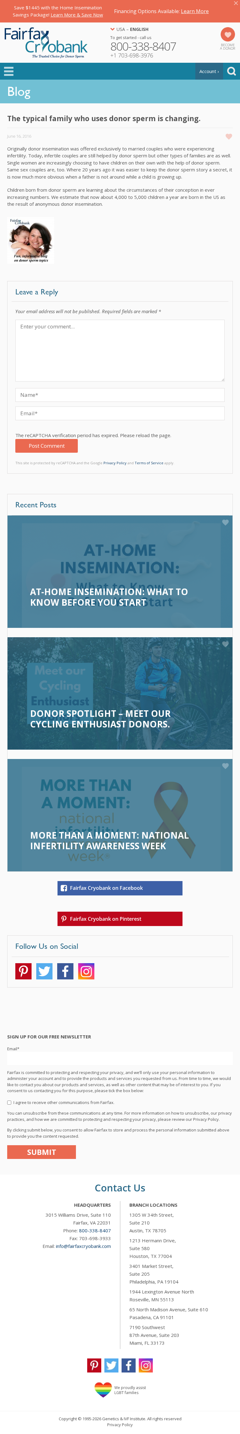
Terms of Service (149, 463)
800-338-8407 (95, 1230)
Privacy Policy (115, 463)
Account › (209, 71)
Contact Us (120, 1187)
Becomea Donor (227, 46)
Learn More (195, 11)
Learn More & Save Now (77, 15)
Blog (18, 91)
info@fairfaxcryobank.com (83, 1246)
